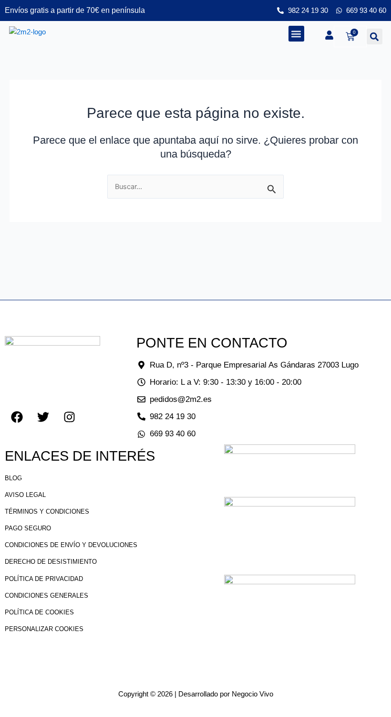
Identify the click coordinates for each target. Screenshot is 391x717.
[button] (296, 34)
